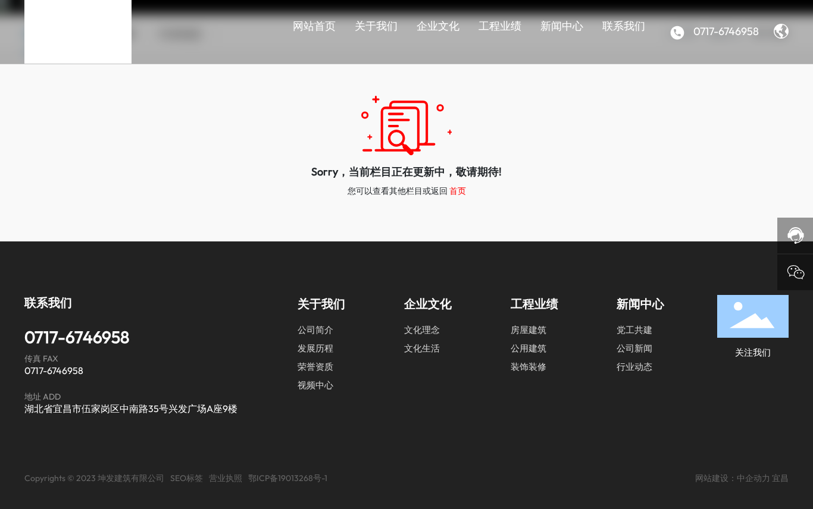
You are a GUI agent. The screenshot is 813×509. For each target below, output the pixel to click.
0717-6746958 (725, 31)
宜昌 (780, 478)
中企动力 (753, 478)
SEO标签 (186, 478)
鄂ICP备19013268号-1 (287, 478)
